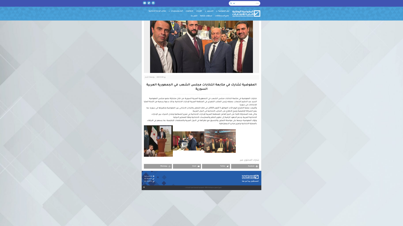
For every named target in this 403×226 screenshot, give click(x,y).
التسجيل (210, 11)
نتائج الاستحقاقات (222, 16)
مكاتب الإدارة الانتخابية (157, 11)
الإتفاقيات (189, 11)
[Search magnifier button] (231, 3)
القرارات (199, 11)
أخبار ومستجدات (177, 11)
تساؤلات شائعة (206, 16)
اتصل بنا (194, 16)
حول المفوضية (223, 11)
